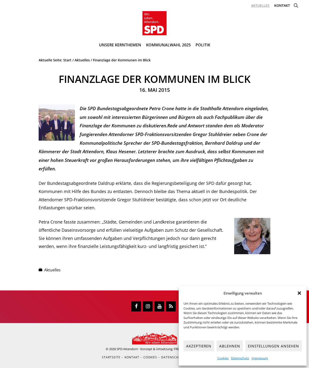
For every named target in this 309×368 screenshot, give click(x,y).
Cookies (223, 358)
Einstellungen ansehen (273, 346)
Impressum (260, 358)
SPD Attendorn (127, 349)
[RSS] (171, 306)
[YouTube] (159, 306)
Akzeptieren (198, 346)
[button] (299, 293)
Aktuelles (52, 270)
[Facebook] (136, 306)
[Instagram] (148, 306)
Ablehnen (229, 346)
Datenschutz (240, 358)
